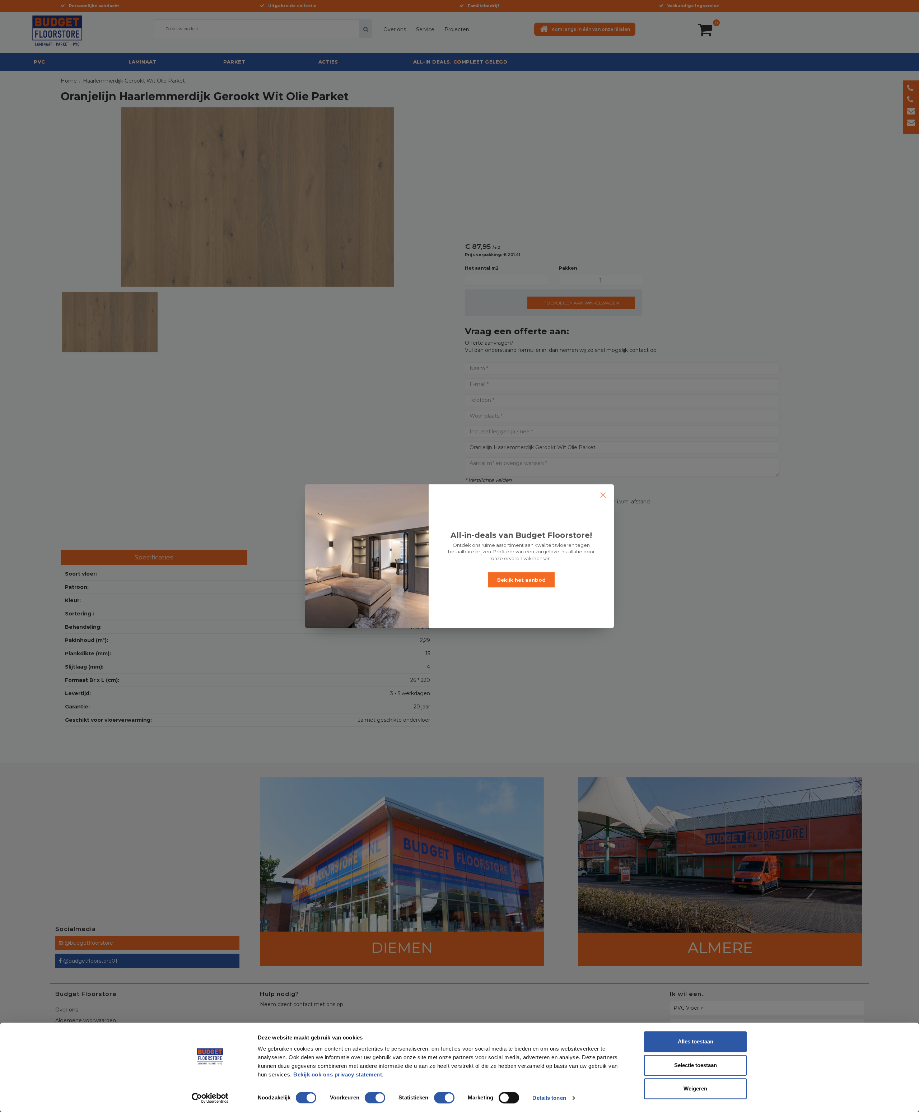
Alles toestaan (695, 1041)
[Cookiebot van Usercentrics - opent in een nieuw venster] (210, 1098)
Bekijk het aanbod (521, 580)
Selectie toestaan (695, 1065)
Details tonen (549, 1098)
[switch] (367, 1095)
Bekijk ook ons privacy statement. (339, 1074)
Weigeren (695, 1088)
